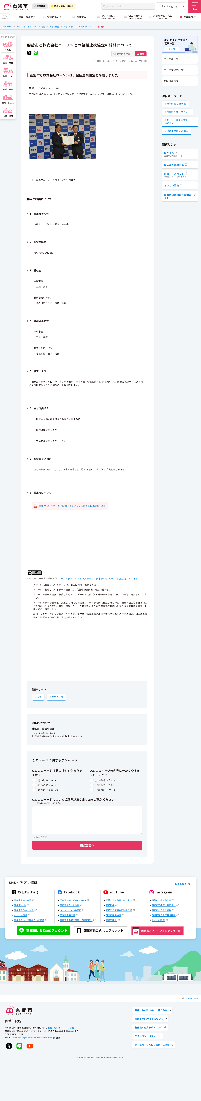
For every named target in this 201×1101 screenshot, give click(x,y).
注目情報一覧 (171, 59)
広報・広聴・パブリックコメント (77, 26)
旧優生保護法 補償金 (177, 131)
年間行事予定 (171, 81)
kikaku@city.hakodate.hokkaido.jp (62, 736)
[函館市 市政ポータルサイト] (16, 6)
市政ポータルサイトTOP (26, 26)
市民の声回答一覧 (174, 70)
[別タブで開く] (29, 53)
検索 (142, 53)
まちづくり (57, 696)
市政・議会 (54, 26)
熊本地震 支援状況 (176, 103)
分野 (43, 26)
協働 (39, 696)
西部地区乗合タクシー (178, 111)
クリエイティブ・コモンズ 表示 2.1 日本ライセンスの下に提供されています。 (99, 578)
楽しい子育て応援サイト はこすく (178, 121)
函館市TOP (7, 26)
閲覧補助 (41, 6)
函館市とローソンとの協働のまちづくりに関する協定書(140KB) (72, 505)
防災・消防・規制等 (64, 6)
